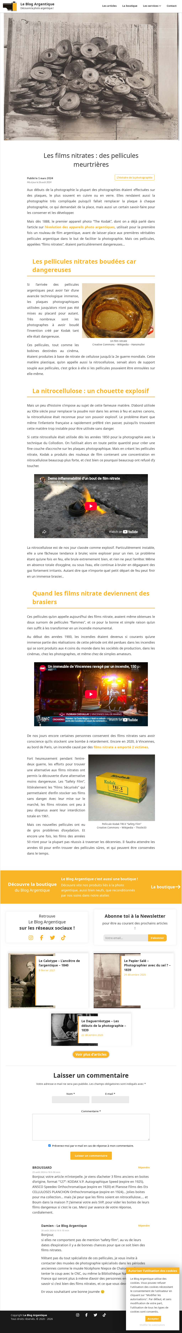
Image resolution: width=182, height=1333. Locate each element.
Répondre (144, 1167)
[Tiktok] (63, 938)
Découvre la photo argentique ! (37, 8)
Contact (171, 5)
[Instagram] (31, 938)
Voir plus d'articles (91, 1054)
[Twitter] (52, 938)
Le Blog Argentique (37, 4)
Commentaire (91, 1111)
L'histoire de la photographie (134, 177)
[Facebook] (41, 938)
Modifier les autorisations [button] (152, 1324)
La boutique (129, 5)
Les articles (109, 5)
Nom (70, 1093)
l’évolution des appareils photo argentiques (80, 227)
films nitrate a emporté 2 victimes (121, 747)
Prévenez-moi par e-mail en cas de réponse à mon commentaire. (93, 1145)
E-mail (110, 1093)
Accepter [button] (153, 1318)
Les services (150, 5)
